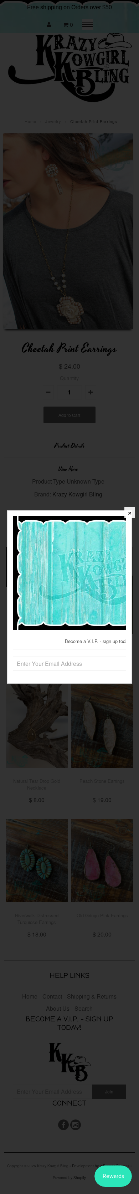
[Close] (129, 512)
